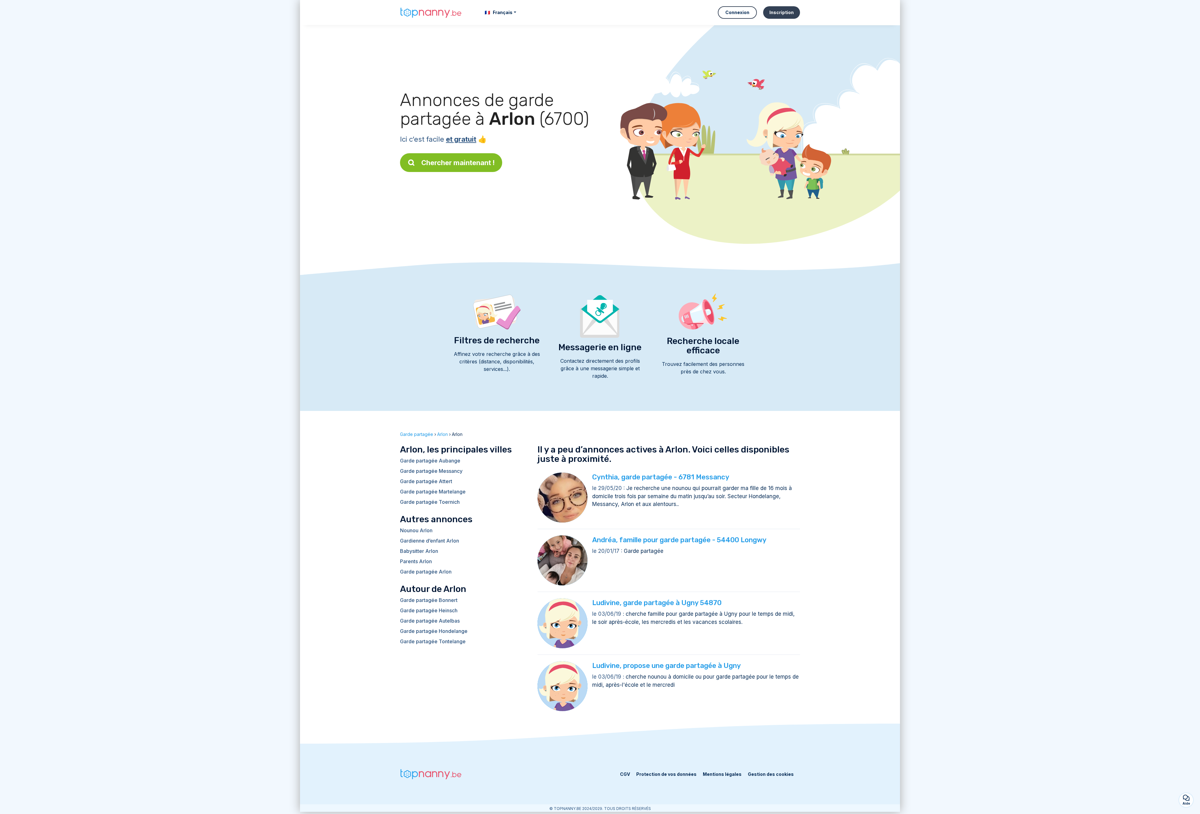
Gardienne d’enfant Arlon (429, 541)
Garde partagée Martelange (433, 491)
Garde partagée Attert (426, 481)
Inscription (781, 12)
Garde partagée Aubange (430, 461)
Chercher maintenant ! (458, 163)
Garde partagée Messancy (431, 471)
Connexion (737, 12)
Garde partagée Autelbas (430, 621)
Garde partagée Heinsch (429, 610)
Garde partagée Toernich (430, 502)
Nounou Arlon (416, 530)
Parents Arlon (416, 561)
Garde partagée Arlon (426, 572)
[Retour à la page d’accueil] (431, 12)
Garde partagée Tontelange (433, 641)
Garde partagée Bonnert (429, 600)
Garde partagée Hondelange (434, 631)
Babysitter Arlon (419, 551)
